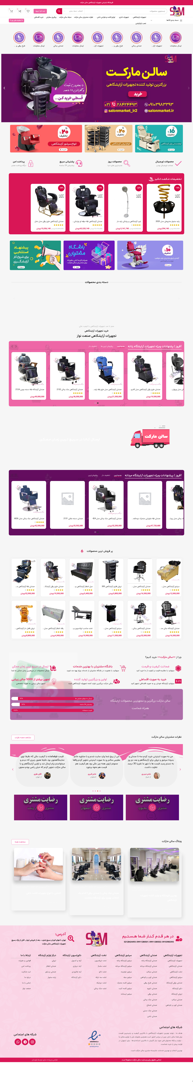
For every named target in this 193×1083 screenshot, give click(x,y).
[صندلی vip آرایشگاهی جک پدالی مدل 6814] (24, 571)
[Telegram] (25, 1042)
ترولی (54, 960)
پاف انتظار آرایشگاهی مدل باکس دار (54, 630)
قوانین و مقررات (25, 960)
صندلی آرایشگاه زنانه (149, 960)
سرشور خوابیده (126, 972)
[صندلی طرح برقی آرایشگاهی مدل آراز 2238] (53, 571)
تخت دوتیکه (101, 983)
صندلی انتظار (51, 966)
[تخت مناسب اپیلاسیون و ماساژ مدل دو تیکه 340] (82, 613)
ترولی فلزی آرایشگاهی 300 (112, 586)
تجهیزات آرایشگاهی (151, 890)
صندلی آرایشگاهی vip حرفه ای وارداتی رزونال (88, 223)
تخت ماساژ (102, 966)
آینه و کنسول (76, 960)
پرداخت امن (26, 966)
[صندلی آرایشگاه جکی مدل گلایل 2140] (168, 613)
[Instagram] (32, 1042)
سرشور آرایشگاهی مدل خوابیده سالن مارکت (171, 588)
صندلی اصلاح (152, 1005)
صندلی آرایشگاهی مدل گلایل (141, 588)
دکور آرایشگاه (177, 988)
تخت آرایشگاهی (176, 972)
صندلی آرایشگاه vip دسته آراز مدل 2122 (106, 389)
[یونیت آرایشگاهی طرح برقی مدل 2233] (144, 369)
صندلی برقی (152, 994)
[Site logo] (177, 11)
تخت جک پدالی (100, 988)
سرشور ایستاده (126, 994)
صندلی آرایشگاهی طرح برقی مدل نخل (49, 221)
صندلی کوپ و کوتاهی (174, 1005)
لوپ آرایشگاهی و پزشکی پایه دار (129, 221)
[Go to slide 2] (95, 403)
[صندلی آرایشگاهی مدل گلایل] (140, 571)
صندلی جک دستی (150, 1010)
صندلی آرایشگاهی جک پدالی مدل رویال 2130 (68, 391)
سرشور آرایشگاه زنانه (124, 960)
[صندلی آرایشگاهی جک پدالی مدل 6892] (106, 498)
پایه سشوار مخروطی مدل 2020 (168, 221)
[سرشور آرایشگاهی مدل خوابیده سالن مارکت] (168, 571)
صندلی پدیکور (50, 972)
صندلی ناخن (152, 1016)
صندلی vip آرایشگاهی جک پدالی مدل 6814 (25, 588)
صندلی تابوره (152, 988)
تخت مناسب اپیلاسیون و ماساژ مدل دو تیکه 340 (83, 630)
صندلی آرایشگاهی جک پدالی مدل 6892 (107, 518)
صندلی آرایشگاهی (175, 966)
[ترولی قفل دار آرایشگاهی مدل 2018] (24, 613)
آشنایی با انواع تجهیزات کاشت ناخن (43, 893)
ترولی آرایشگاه (176, 994)
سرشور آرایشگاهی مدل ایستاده (113, 630)
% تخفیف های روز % (16, 20)
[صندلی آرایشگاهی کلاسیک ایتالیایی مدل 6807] (67, 498)
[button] (188, 88)
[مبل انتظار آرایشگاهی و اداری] (82, 571)
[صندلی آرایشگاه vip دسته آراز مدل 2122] (106, 369)
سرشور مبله (128, 977)
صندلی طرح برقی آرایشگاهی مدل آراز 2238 (53, 588)
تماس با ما (26, 983)
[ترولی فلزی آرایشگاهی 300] (111, 571)
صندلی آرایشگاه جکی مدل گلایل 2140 (169, 630)
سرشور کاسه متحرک (124, 983)
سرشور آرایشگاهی (175, 977)
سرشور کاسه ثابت (125, 988)
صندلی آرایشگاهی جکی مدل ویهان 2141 (31, 391)
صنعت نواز (27, 988)
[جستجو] (59, 11)
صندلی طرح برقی (150, 983)
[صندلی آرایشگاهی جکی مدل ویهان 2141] (28, 369)
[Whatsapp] (18, 1042)
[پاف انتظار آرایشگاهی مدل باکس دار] (53, 613)
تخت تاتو (102, 972)
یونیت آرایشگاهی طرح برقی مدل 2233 (145, 389)
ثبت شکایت (26, 972)
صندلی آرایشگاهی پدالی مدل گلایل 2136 (141, 630)
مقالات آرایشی (137, 890)
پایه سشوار (52, 977)
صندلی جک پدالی (150, 999)
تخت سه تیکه (101, 977)
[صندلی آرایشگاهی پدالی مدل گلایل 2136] (140, 613)
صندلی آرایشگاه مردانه (148, 966)
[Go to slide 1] (97, 403)
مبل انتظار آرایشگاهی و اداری (84, 588)
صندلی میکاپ (177, 999)
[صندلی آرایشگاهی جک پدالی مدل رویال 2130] (67, 369)
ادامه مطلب (168, 909)
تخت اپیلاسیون (100, 960)
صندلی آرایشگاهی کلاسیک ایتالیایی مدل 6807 (68, 520)
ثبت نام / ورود (40, 11)
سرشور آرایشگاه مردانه (123, 966)
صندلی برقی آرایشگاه (174, 983)
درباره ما (27, 977)
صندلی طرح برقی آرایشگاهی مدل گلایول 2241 (145, 520)
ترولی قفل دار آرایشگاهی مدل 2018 (25, 630)
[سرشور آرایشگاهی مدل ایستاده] (111, 613)
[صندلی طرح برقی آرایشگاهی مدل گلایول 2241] (144, 498)
